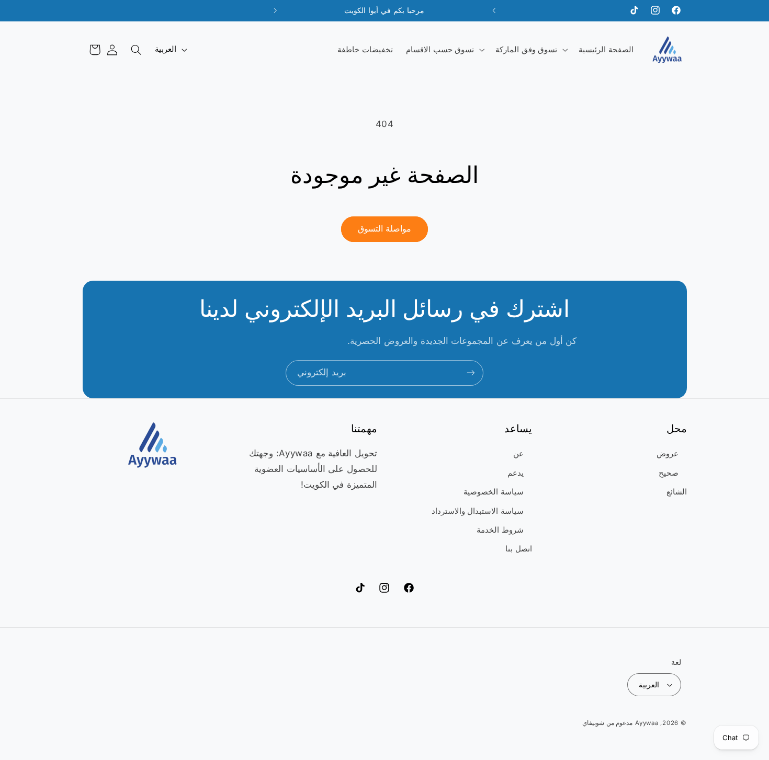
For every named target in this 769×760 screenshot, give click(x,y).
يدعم (515, 473)
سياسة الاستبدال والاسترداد (478, 511)
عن (518, 453)
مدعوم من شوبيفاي (607, 723)
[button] (530, 49)
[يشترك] (471, 373)
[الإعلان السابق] (493, 10)
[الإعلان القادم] (275, 10)
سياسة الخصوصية (493, 492)
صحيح (668, 473)
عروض (667, 453)
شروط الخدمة (500, 530)
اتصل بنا (518, 549)
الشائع (676, 492)
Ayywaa (646, 723)
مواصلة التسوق (384, 229)
